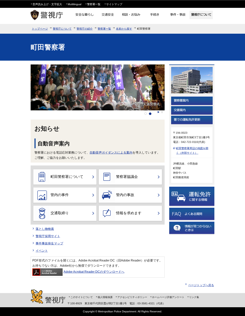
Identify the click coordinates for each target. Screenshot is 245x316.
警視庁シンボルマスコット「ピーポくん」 (37, 296)
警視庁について (62, 28)
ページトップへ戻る (201, 285)
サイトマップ (114, 4)
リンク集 (194, 297)
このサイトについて (81, 297)
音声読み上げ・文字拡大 (47, 4)
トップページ (40, 28)
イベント (42, 250)
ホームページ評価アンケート (168, 297)
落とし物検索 (45, 228)
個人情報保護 (105, 297)
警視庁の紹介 (85, 28)
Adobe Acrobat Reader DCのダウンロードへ (94, 271)
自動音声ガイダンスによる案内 (111, 152)
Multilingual (74, 4)
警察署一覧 (93, 4)
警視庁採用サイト (48, 236)
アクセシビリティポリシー (132, 297)
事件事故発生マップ (49, 243)
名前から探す (124, 28)
